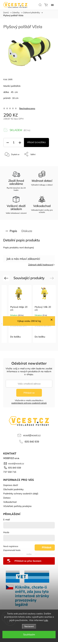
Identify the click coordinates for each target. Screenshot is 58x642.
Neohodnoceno (27, 108)
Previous (6, 278)
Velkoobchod (9, 501)
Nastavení (29, 626)
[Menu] (52, 5)
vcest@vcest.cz (32, 435)
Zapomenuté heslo (11, 550)
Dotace (7, 497)
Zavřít (47, 162)
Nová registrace (10, 546)
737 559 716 (9, 471)
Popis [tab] (13, 231)
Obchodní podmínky (13, 489)
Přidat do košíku (36, 142)
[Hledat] (40, 4)
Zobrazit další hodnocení (40, 264)
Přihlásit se (29, 392)
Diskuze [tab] (26, 231)
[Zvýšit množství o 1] (20, 142)
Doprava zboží (10, 485)
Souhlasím (29, 634)
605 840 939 (32, 441)
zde (46, 620)
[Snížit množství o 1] (8, 142)
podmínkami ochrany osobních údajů (29, 403)
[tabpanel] (20, 314)
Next (52, 278)
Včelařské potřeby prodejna (17, 506)
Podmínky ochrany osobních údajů (20, 493)
